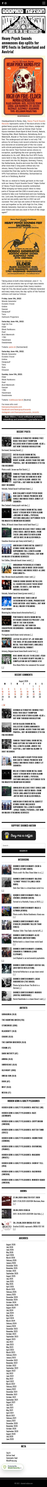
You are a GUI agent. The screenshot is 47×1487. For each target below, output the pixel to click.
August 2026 (10, 1244)
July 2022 (9, 1373)
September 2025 (12, 1273)
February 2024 (11, 1323)
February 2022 (11, 1386)
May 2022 (9, 1378)
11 (8, 691)
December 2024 (12, 1297)
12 (15, 691)
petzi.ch (12, 347)
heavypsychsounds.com (12, 407)
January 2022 (11, 1389)
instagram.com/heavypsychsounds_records (20, 412)
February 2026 (11, 1260)
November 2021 (11, 1394)
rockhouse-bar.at (16, 400)
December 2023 (12, 1328)
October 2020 (11, 1428)
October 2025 (11, 1270)
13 (21, 691)
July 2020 (9, 1436)
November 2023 (11, 1331)
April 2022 (10, 1381)
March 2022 (10, 1383)
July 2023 (9, 1341)
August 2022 (10, 1370)
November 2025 (11, 1268)
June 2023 (10, 1344)
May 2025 (9, 1284)
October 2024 (11, 1302)
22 (34, 694)
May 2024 (9, 1315)
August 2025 (10, 1276)
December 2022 (12, 1360)
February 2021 (11, 1418)
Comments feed (11, 1458)
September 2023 (12, 1336)
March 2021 (10, 1415)
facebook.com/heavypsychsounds (16, 409)
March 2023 (10, 1352)
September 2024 (12, 1305)
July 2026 (9, 1247)
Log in (8, 1452)
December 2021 (11, 1391)
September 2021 (12, 1399)
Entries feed (10, 1455)
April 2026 (10, 1255)
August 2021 (10, 1402)
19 (15, 694)
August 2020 (11, 1434)
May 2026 (9, 1252)
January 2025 (11, 1294)
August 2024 (11, 1307)
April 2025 (10, 1286)
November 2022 (11, 1363)
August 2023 (10, 1339)
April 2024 (10, 1318)
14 (27, 691)
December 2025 (12, 1265)
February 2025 (11, 1291)
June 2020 (10, 1439)
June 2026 (10, 1249)
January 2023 (11, 1357)
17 (2, 694)
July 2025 (9, 1278)
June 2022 (10, 1376)
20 (21, 694)
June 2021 (9, 1407)
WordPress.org (11, 1460)
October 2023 (11, 1333)
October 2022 (11, 1365)
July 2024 (9, 1310)
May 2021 (9, 1410)
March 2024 (10, 1320)
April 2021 (10, 1412)
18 (9, 694)
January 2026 (11, 1263)
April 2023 (10, 1349)
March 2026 (10, 1257)
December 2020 (12, 1423)
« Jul (3, 705)
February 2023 (11, 1355)
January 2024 (11, 1326)
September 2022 (12, 1368)
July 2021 (9, 1405)
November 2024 (12, 1299)
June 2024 (10, 1313)
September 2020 (12, 1431)
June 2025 (10, 1281)
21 (27, 694)
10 (2, 691)
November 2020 (12, 1426)
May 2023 (9, 1347)
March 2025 (10, 1289)
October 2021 (11, 1397)
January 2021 (11, 1420)
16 (39, 691)
